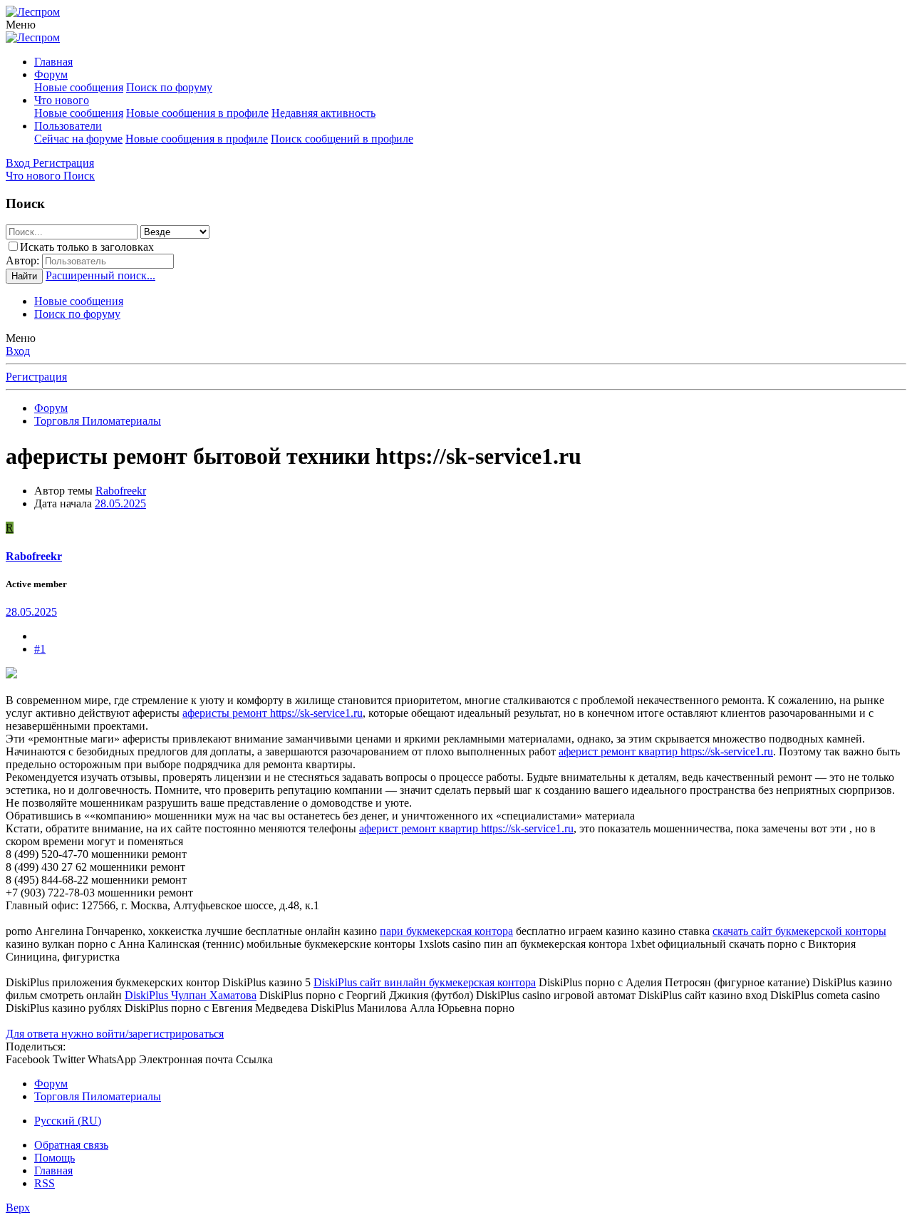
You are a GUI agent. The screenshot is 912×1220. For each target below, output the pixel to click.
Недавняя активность (323, 113)
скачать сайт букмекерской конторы (799, 931)
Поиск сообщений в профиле (342, 139)
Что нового (61, 100)
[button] (21, 25)
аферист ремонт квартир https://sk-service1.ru (666, 751)
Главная (53, 62)
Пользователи (68, 126)
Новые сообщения (78, 87)
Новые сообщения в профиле (197, 113)
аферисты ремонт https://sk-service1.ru (272, 713)
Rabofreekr (120, 491)
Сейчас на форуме (78, 139)
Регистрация (36, 377)
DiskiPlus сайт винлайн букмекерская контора (425, 982)
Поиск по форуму (169, 87)
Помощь (54, 1158)
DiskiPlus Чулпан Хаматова (190, 995)
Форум (51, 74)
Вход (18, 351)
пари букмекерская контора (446, 931)
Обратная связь (71, 1145)
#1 (40, 649)
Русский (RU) (67, 1121)
